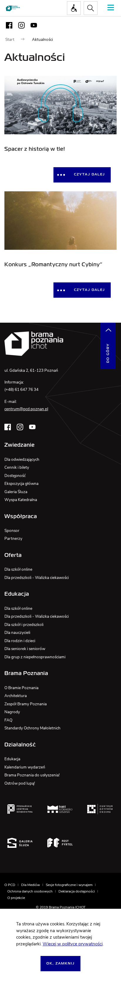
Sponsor (11, 530)
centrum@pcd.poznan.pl (26, 409)
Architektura (15, 696)
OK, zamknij (60, 963)
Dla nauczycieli (17, 632)
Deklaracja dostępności (76, 891)
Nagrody (12, 712)
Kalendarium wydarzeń (24, 767)
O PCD (9, 884)
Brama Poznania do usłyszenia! (32, 775)
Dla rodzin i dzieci (19, 641)
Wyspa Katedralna (20, 500)
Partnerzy (13, 538)
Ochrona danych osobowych (30, 891)
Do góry (108, 353)
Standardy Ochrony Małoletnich (32, 728)
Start (9, 39)
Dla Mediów (30, 884)
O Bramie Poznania (21, 688)
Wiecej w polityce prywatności (72, 944)
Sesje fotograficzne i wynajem (69, 884)
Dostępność (15, 475)
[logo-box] (20, 809)
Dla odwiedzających (21, 459)
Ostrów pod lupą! (19, 783)
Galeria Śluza (15, 492)
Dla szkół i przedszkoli (23, 624)
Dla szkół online (18, 569)
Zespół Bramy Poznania (25, 704)
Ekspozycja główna (21, 483)
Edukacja (12, 759)
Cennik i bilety (16, 467)
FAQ (8, 720)
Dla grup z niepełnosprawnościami (34, 657)
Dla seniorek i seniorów (24, 649)
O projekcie (16, 897)
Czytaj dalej (89, 174)
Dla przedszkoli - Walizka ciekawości (36, 577)
